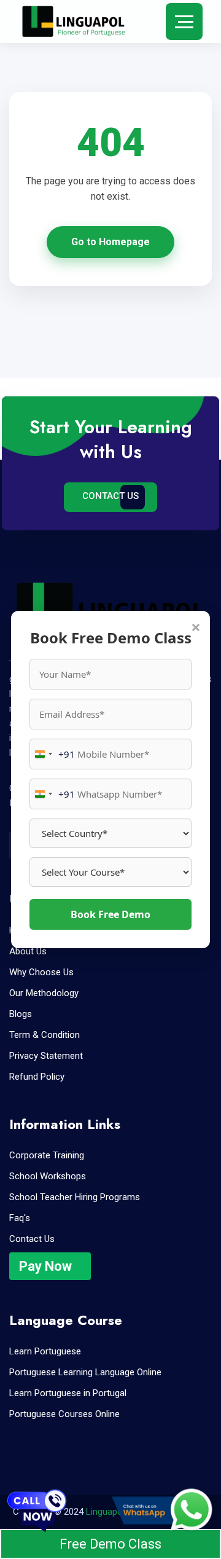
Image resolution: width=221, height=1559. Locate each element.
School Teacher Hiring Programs (74, 1197)
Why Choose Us (41, 972)
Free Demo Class (110, 1544)
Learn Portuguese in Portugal (67, 1393)
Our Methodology (44, 993)
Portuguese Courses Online (64, 1414)
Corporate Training (46, 1155)
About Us (28, 951)
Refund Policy (36, 1076)
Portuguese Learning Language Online (85, 1372)
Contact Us (110, 495)
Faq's (19, 1217)
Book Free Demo (110, 914)
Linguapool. (109, 1511)
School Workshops (47, 1176)
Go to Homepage (110, 242)
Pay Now (45, 1266)
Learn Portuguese (45, 1351)
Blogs (20, 1013)
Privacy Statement (46, 1055)
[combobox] (52, 754)
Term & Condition (44, 1034)
